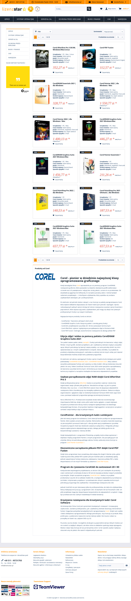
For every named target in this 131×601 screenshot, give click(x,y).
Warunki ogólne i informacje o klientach (46, 565)
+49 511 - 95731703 (12, 560)
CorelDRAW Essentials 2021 (78, 362)
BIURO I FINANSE (14, 49)
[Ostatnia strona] (43, 37)
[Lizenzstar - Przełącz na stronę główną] (14, 9)
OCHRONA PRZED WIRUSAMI (14, 44)
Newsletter (69, 558)
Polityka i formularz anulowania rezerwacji (47, 562)
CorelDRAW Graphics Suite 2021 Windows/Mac (110, 120)
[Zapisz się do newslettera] (126, 565)
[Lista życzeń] (101, 9)
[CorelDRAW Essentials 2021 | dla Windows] (42, 94)
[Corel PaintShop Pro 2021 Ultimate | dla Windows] (89, 202)
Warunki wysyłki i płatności (42, 560)
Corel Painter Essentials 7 (110, 155)
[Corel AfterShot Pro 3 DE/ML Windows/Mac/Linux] (42, 59)
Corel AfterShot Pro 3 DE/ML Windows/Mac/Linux (64, 49)
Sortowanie (98, 31)
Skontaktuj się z (38, 558)
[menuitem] (73, 9)
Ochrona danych (71, 570)
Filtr (39, 32)
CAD (9, 53)
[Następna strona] (38, 37)
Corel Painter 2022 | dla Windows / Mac (109, 84)
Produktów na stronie (106, 37)
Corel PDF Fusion (106, 48)
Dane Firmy (69, 572)
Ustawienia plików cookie (74, 555)
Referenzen (69, 560)
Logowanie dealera (39, 555)
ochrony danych (103, 572)
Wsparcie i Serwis (72, 562)
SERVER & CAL (13, 39)
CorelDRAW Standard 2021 (98, 362)
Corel (78, 285)
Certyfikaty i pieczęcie (73, 567)
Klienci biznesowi (98, 2)
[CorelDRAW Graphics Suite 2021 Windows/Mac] (89, 130)
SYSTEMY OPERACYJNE (16, 35)
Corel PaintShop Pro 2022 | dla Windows (64, 192)
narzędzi (86, 342)
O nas (67, 565)
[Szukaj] (89, 9)
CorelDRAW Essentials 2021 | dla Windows (64, 84)
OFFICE (10, 31)
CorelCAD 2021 (95, 475)
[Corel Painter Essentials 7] (89, 166)
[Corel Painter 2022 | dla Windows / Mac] (89, 94)
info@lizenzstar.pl (75, 2)
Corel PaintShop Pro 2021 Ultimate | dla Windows (110, 192)
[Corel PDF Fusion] (89, 59)
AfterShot (83, 383)
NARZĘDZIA (12, 58)
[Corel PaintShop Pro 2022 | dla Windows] (42, 202)
